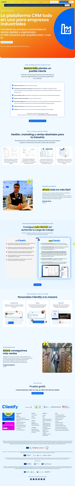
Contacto (44, 432)
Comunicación (34, 414)
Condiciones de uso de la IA (60, 416)
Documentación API (46, 428)
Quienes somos (46, 431)
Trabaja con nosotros (47, 434)
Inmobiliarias (18, 428)
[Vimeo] (44, 479)
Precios (44, 415)
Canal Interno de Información (60, 427)
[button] (18, 195)
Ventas (32, 416)
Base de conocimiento (47, 419)
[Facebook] (31, 479)
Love (44, 417)
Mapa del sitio (45, 435)
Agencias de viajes (19, 423)
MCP (44, 416)
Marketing (33, 418)
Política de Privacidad (59, 418)
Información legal (58, 419)
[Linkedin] (39, 479)
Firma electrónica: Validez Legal (61, 428)
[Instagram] (41, 479)
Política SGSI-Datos (59, 422)
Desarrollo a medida (35, 425)
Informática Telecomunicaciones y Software (23, 420)
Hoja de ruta (45, 429)
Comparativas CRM (46, 423)
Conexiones (45, 427)
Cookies (56, 421)
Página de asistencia (47, 424)
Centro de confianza (59, 424)
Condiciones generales (59, 414)
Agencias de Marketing (20, 422)
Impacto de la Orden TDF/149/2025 (62, 430)
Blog (43, 421)
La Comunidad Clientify (47, 420)
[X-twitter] (33, 479)
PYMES (17, 414)
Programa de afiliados (35, 430)
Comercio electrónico (20, 429)
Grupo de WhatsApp (47, 425)
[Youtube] (36, 479)
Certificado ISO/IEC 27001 (60, 425)
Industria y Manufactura (20, 418)
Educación (18, 416)
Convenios (33, 432)
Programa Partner (34, 429)
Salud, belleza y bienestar (21, 425)
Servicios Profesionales (20, 426)
